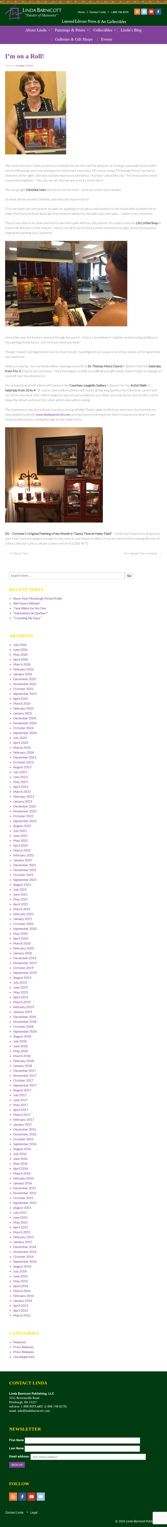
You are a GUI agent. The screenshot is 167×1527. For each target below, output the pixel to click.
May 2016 (20, 1163)
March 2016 (22, 1173)
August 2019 (22, 977)
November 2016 (24, 1134)
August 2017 (22, 1090)
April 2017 (20, 1110)
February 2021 (23, 914)
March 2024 (22, 747)
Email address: (19, 1456)
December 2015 (24, 1188)
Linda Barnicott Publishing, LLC (145, 1521)
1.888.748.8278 (119, 12)
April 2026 (20, 659)
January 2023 (22, 801)
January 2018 (22, 1065)
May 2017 (20, 1105)
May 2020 (20, 933)
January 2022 (22, 860)
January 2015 (22, 1242)
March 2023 (22, 791)
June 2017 (20, 1100)
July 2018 (20, 1041)
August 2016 (22, 1149)
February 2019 (23, 1007)
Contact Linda (97, 12)
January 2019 (22, 1012)
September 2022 (25, 821)
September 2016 (25, 1144)
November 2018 (24, 1021)
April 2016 (20, 1168)
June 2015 (20, 1217)
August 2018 (22, 1036)
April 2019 (20, 997)
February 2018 (23, 1061)
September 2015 (25, 1203)
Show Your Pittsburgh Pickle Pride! (37, 598)
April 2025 (20, 698)
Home (81, 12)
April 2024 (20, 742)
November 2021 (24, 870)
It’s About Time (19, 553)
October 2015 (23, 1198)
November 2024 (24, 723)
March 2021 (22, 909)
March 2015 (22, 1232)
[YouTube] (151, 12)
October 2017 (23, 1080)
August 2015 (22, 1207)
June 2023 (20, 777)
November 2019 (24, 963)
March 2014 (22, 1291)
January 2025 (22, 713)
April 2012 (20, 1310)
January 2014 (22, 1300)
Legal (33, 1512)
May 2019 (20, 992)
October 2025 (23, 689)
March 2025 (22, 703)
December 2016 (24, 1129)
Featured (19, 1342)
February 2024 (23, 752)
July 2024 (20, 738)
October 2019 (23, 968)
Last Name (16, 1448)
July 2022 (20, 831)
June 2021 (20, 894)
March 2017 (22, 1114)
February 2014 (23, 1296)
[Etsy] (137, 12)
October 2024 (23, 728)
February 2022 (23, 855)
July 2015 (20, 1212)
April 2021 (20, 904)
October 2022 (23, 816)
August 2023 (22, 767)
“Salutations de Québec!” (30, 613)
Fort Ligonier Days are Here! (140, 553)
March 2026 (22, 664)
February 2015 (23, 1237)
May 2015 (20, 1222)
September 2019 (25, 972)
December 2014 (24, 1247)
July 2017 (20, 1095)
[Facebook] (158, 12)
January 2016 (22, 1183)
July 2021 (20, 889)
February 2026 (23, 669)
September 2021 (25, 879)
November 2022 (24, 811)
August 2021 (22, 884)
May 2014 (20, 1281)
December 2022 (24, 806)
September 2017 (25, 1085)
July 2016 (20, 1154)
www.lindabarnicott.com (53, 414)
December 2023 (24, 757)
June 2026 (20, 649)
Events (106, 39)
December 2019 (24, 958)
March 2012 (22, 1315)
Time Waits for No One (29, 608)
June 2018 (20, 1046)
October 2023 (23, 762)
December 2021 (24, 865)
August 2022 (22, 826)
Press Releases (23, 1347)
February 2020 (23, 948)
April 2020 (20, 938)
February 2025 (23, 708)
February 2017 (23, 1119)
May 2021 (20, 899)
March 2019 (22, 1002)
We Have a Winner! (26, 603)
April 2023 (20, 786)
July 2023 (20, 772)
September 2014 (25, 1261)
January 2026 (22, 674)
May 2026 (20, 654)
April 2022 (20, 845)
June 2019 (20, 987)
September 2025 (25, 693)
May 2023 (20, 782)
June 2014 (20, 1276)
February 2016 (23, 1178)
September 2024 (25, 733)
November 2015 (24, 1193)
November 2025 (24, 684)
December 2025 (24, 679)
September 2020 (25, 928)
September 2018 (25, 1031)
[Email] (144, 12)
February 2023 (23, 796)
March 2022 (22, 850)
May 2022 (20, 840)
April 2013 (20, 1305)
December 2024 (24, 718)
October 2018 (23, 1026)
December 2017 (24, 1070)
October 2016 (23, 1139)
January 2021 (22, 919)
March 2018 (22, 1056)
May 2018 (20, 1051)
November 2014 (24, 1251)
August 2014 (22, 1266)
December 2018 (24, 1017)
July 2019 (20, 982)
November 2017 (24, 1075)
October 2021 (23, 875)
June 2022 (20, 835)
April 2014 (20, 1286)
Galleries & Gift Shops (74, 39)
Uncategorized (23, 1357)
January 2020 (22, 953)
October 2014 (23, 1256)
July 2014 (20, 1271)
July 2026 (20, 645)
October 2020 (23, 924)
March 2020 (22, 943)
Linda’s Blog (131, 30)
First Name (16, 1440)
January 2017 (22, 1124)
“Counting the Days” (27, 618)
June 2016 (20, 1158)
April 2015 (20, 1227)
